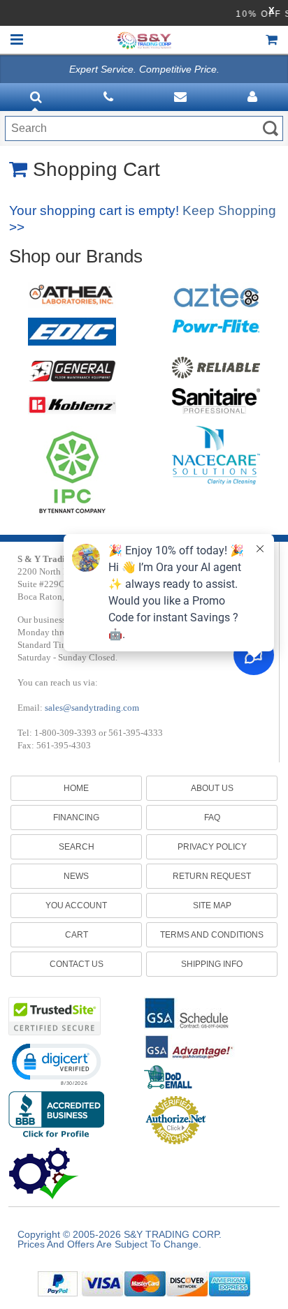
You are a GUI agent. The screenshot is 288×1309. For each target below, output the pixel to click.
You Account (76, 905)
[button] (55, 1063)
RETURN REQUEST (212, 876)
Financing (76, 817)
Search (76, 847)
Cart (76, 935)
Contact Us (76, 964)
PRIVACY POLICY (212, 847)
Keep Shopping (229, 210)
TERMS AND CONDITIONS (212, 935)
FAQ (212, 817)
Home (76, 788)
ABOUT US (212, 788)
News (76, 876)
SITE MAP (212, 905)
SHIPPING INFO (212, 964)
